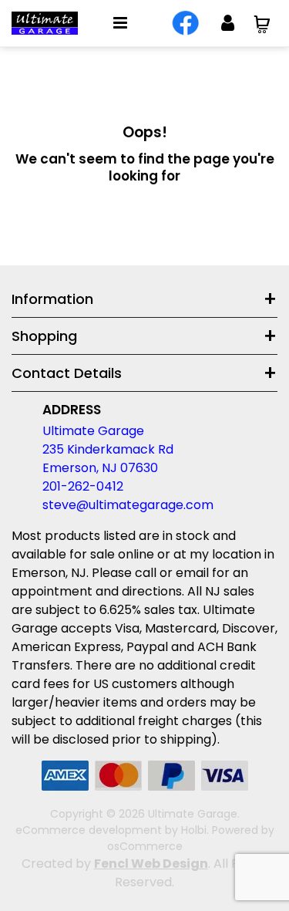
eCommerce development (88, 830)
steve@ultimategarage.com (127, 505)
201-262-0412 (82, 486)
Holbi (194, 830)
